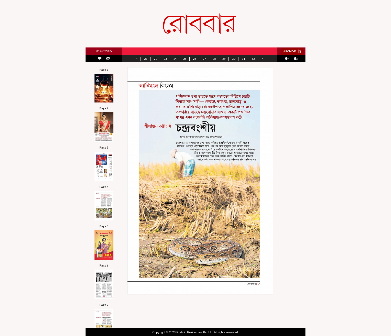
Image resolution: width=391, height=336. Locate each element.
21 (145, 58)
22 (155, 58)
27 (204, 58)
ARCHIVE (290, 51)
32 (253, 58)
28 (214, 58)
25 (185, 58)
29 (224, 58)
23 (165, 58)
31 (243, 58)
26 (194, 58)
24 (175, 58)
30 (233, 58)
